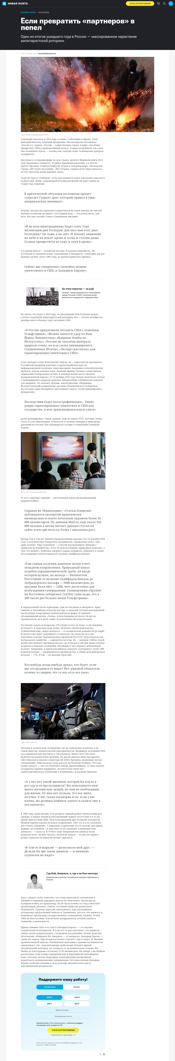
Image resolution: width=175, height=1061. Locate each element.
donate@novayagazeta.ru (70, 1043)
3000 (48, 997)
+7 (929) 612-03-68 (49, 1045)
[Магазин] (158, 3)
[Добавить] (170, 3)
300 (76, 1004)
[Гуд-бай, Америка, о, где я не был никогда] (64, 878)
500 (48, 1004)
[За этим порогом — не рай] (64, 294)
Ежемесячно (49, 987)
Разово (76, 987)
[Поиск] (164, 3)
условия (79, 1023)
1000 (76, 997)
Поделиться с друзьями (61, 1035)
